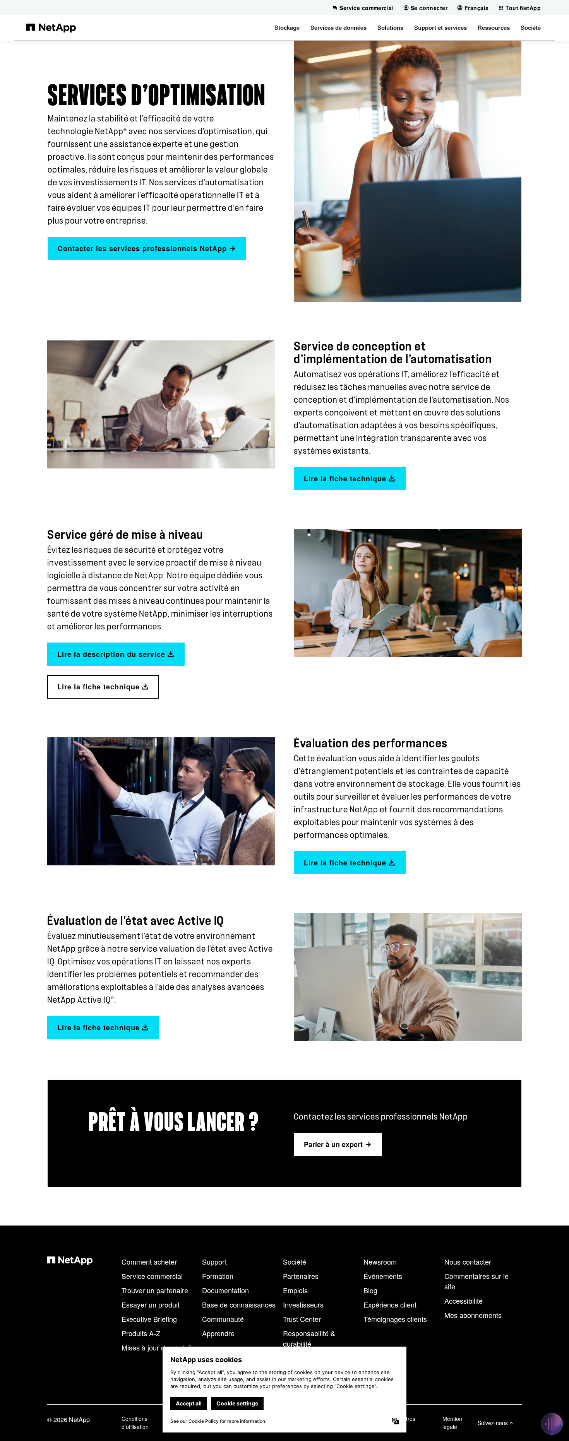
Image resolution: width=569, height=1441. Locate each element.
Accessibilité (463, 1301)
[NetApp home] (51, 27)
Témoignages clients (395, 1319)
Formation (217, 1276)
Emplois (295, 1290)
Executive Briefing (149, 1319)
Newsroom (380, 1261)
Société (294, 1261)
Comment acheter (149, 1261)
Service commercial (152, 1276)
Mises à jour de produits (158, 1347)
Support (214, 1261)
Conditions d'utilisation (135, 1423)
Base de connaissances (239, 1304)
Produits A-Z (141, 1333)
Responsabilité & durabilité (309, 1338)
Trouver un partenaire (155, 1290)
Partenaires (301, 1276)
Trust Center (302, 1319)
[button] (287, 27)
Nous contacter (467, 1261)
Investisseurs (303, 1304)
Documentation (225, 1290)
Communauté (223, 1319)
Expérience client (389, 1304)
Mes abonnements (473, 1315)
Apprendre (218, 1333)
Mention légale (452, 1423)
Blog (370, 1290)
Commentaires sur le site (476, 1281)
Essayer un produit (151, 1304)
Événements (382, 1276)
